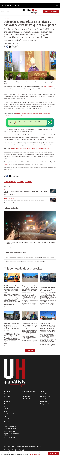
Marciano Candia (34, 304)
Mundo (5, 189)
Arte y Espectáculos (9, 198)
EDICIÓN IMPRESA (51, 11)
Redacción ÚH (17, 306)
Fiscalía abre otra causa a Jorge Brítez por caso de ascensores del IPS (29, 325)
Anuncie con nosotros (28, 391)
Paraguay (18, 94)
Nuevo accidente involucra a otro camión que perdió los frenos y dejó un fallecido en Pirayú (30, 257)
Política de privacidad (34, 454)
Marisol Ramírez (19, 202)
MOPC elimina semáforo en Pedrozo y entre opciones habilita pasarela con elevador (47, 326)
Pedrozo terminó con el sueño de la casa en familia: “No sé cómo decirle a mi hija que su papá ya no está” (30, 243)
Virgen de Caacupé (49, 86)
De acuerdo (53, 453)
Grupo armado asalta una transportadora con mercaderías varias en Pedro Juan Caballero (30, 288)
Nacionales (6, 18)
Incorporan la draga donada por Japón (16, 252)
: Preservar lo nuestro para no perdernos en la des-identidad (24, 200)
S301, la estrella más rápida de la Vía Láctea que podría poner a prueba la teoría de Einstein (25, 192)
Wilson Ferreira (52, 304)
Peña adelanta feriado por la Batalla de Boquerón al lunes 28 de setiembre (25, 261)
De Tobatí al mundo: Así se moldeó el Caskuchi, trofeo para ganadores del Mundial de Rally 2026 (11, 289)
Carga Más (30, 350)
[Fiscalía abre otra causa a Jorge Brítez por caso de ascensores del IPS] (30, 315)
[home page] (30, 11)
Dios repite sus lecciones (12, 248)
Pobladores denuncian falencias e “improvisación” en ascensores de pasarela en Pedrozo (11, 327)
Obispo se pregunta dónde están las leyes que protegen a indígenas (30, 148)
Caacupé (6, 164)
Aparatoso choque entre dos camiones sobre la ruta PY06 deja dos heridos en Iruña (48, 288)
